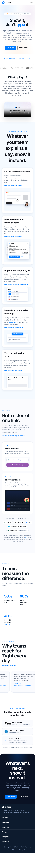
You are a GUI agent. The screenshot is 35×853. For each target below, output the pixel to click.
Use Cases (6, 822)
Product (5, 817)
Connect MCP (13, 322)
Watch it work (23, 48)
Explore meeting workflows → (13, 327)
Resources (5, 827)
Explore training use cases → (13, 370)
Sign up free (11, 48)
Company (5, 837)
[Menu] (31, 3)
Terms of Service (12, 850)
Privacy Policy (23, 850)
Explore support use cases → (13, 236)
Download (5, 841)
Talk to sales (24, 796)
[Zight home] (7, 2)
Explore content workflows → (13, 185)
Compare (5, 832)
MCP (26, 537)
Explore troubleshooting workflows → (16, 284)
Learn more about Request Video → (13, 436)
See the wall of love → (9, 665)
